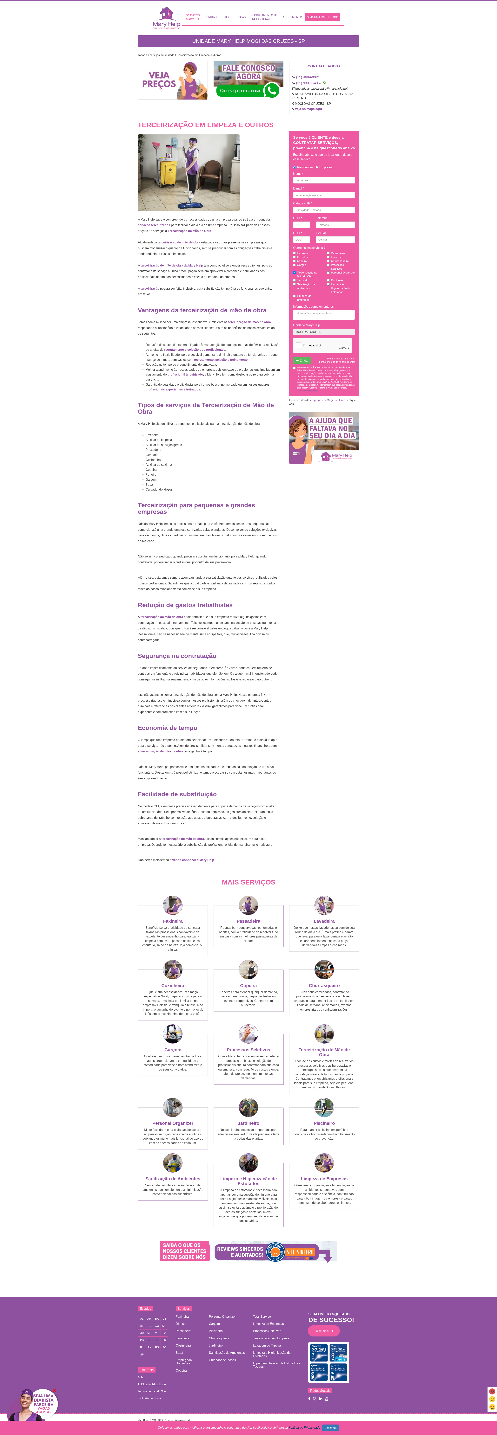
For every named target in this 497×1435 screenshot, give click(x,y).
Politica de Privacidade (307, 390)
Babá (179, 1352)
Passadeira (338, 253)
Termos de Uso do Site (152, 1391)
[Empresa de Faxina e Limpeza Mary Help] (167, 18)
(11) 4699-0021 (308, 77)
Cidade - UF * (302, 203)
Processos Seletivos (337, 266)
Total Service (262, 1316)
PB (142, 1340)
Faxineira (302, 253)
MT (157, 1333)
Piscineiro (337, 280)
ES (149, 1325)
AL (141, 1318)
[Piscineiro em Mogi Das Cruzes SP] (324, 1115)
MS (149, 1333)
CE (164, 1318)
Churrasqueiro (340, 260)
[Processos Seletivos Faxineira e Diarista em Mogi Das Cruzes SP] (248, 1042)
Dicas (241, 17)
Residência (305, 167)
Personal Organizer (343, 272)
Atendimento (292, 17)
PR (164, 1340)
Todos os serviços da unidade (156, 54)
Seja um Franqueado (322, 17)
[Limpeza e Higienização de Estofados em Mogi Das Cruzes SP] (248, 1171)
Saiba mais (322, 1331)
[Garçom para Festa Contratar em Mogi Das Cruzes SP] (172, 1042)
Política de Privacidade (152, 1384)
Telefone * (323, 218)
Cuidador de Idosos (222, 1360)
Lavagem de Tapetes (267, 1345)
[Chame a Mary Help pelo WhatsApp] (248, 82)
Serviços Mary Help (194, 17)
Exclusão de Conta (149, 1398)
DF (142, 1325)
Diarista (181, 1323)
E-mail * (298, 188)
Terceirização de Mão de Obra (307, 274)
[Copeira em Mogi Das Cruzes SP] (248, 978)
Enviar (303, 360)
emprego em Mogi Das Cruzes (329, 400)
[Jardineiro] (248, 1115)
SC (164, 1347)
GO (157, 1325)
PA (164, 1333)
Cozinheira (303, 257)
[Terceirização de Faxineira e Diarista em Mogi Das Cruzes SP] (324, 1042)
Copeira (302, 260)
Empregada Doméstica (184, 1361)
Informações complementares (313, 306)
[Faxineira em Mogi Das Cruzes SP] (172, 913)
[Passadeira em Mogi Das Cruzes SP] (248, 913)
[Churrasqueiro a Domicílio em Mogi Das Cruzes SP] (324, 978)
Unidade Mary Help (306, 325)
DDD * (297, 218)
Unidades (213, 17)
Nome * (298, 173)
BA (157, 1318)
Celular (321, 233)
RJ (141, 1347)
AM (149, 1318)
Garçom (172, 1049)
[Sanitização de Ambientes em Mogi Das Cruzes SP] (172, 1171)
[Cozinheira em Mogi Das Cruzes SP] (172, 978)
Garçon (301, 264)
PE (149, 1340)
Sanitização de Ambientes (306, 286)
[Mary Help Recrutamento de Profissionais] (32, 1411)
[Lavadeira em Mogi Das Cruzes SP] (324, 913)
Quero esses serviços (308, 247)
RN (149, 1347)
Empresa (325, 167)
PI (157, 1340)
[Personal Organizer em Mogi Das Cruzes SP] (172, 1115)
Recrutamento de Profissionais (264, 17)
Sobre (141, 1377)
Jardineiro (303, 280)
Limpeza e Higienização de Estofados (341, 288)
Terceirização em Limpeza (271, 1338)
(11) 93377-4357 (309, 83)
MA (164, 1325)
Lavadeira (337, 257)
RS (157, 1347)
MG (142, 1333)
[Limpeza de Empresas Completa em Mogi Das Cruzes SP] (324, 1171)
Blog (229, 17)
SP (142, 1354)
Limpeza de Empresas (304, 297)
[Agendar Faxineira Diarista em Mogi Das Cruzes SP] (173, 82)
